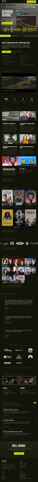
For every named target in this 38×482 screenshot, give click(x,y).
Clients (3, 476)
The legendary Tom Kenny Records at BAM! (27, 124)
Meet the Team (22, 468)
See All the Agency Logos (9, 248)
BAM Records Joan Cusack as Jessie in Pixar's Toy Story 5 (9, 169)
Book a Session (31, 1)
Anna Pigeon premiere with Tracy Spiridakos (10, 147)
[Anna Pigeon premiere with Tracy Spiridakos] (10, 139)
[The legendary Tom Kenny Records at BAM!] (27, 116)
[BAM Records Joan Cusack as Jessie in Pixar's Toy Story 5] (10, 161)
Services (21, 463)
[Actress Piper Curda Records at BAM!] (27, 139)
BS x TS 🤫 (22, 169)
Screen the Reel (7, 23)
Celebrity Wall (4, 478)
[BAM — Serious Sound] (4, 1)
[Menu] (24, 2)
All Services (6, 51)
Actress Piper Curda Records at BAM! (27, 147)
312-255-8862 (22, 478)
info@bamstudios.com (23, 476)
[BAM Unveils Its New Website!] (10, 116)
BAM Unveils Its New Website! (9, 123)
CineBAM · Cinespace (23, 466)
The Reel (3, 474)
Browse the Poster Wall (9, 231)
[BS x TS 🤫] (27, 161)
